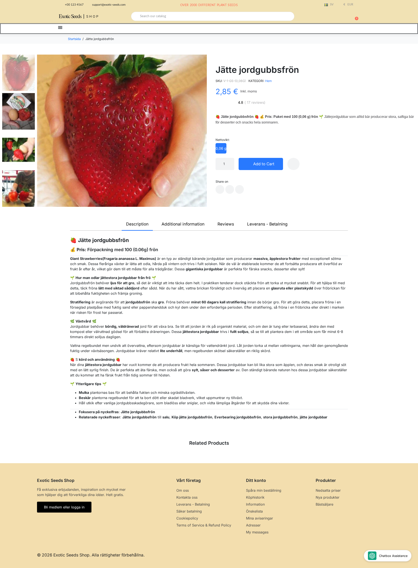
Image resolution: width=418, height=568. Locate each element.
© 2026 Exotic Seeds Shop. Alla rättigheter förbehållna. (91, 555)
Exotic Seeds (70, 16)
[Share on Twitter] (229, 189)
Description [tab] (137, 224)
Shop (92, 16)
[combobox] (212, 16)
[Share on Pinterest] (239, 189)
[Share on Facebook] (220, 189)
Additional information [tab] (183, 224)
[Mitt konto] (339, 17)
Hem (268, 81)
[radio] (221, 148)
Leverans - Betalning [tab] (267, 224)
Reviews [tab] (225, 224)
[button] (354, 16)
